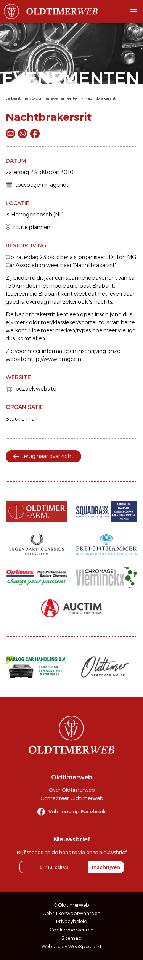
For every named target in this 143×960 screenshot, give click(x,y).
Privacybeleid (71, 921)
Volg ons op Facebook (77, 811)
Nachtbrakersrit (100, 98)
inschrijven (106, 867)
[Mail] (10, 133)
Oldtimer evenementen (56, 98)
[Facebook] (35, 133)
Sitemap (71, 938)
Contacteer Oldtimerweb (71, 798)
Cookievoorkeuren (71, 930)
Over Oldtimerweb (72, 790)
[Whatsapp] (22, 133)
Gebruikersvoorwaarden (71, 913)
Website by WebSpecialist (72, 946)
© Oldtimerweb (71, 905)
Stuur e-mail (21, 418)
